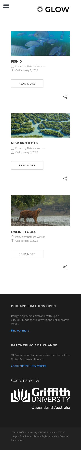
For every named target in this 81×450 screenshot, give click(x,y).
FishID (16, 61)
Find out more (20, 330)
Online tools (23, 232)
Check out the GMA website (28, 366)
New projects (24, 143)
